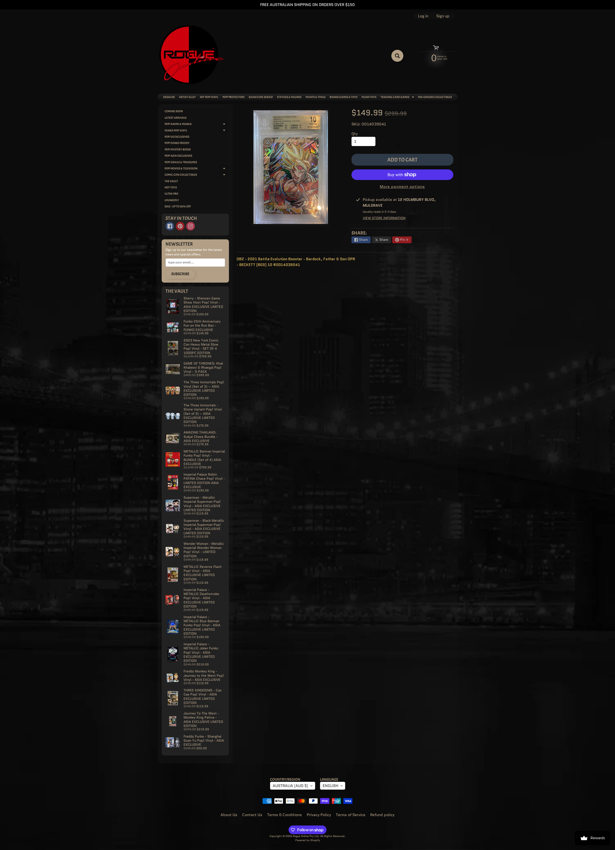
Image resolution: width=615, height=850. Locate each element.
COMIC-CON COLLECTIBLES (197, 175)
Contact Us (252, 815)
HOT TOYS (171, 187)
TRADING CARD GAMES (398, 97)
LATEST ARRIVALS (175, 118)
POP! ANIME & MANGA (197, 124)
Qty (354, 133)
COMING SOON (174, 111)
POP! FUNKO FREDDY (177, 143)
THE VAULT (171, 181)
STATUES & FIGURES (289, 97)
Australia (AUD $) (290, 785)
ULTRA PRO (171, 194)
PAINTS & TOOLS (316, 97)
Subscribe (180, 274)
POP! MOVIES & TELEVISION (197, 169)
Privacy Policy (319, 815)
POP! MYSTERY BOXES (178, 149)
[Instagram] (190, 226)
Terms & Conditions (284, 815)
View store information (384, 218)
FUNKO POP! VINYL (197, 131)
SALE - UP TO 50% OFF (178, 206)
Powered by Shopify (307, 840)
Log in (423, 16)
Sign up (442, 16)
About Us (229, 815)
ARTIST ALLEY (187, 97)
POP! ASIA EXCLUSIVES (178, 156)
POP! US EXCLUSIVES (177, 137)
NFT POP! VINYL (209, 97)
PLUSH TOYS (369, 97)
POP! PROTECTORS (233, 97)
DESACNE (169, 97)
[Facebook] (170, 226)
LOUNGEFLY (172, 200)
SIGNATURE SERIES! (261, 97)
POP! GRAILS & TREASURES (181, 162)
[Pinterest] (180, 226)
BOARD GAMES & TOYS (343, 97)
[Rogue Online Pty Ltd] (192, 55)
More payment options (402, 186)
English (330, 785)
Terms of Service (350, 815)
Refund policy (382, 815)
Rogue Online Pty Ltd (306, 836)
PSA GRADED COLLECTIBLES (435, 97)
